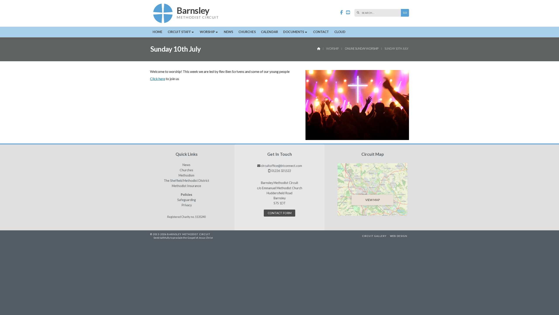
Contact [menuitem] (321, 32)
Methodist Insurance (186, 186)
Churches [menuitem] (247, 32)
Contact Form (280, 213)
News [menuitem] (228, 32)
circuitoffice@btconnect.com (281, 166)
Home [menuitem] (157, 32)
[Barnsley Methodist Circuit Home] (163, 13)
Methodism (186, 175)
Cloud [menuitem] (340, 32)
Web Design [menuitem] (398, 235)
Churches (186, 170)
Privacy (186, 205)
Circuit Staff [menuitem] (179, 32)
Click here (157, 79)
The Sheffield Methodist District (186, 180)
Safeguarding (186, 200)
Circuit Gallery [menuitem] (374, 235)
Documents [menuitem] (293, 32)
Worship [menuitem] (207, 32)
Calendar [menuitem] (269, 32)
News (186, 165)
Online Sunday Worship (361, 48)
